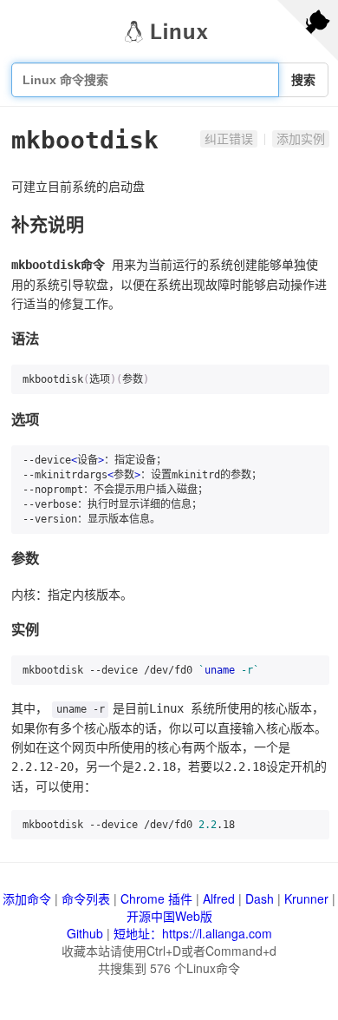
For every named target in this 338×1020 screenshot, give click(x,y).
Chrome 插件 (156, 898)
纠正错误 (229, 139)
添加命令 (27, 898)
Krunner (306, 898)
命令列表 (86, 898)
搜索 (303, 80)
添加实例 (300, 139)
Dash (259, 898)
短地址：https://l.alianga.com (193, 933)
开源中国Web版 (169, 916)
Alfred (219, 898)
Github (85, 933)
